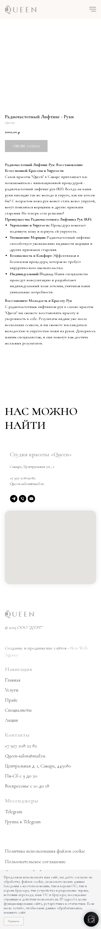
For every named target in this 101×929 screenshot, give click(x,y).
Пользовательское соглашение (35, 862)
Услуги (11, 690)
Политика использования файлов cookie (45, 851)
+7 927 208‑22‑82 (22, 478)
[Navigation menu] (92, 9)
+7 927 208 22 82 (21, 746)
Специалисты (18, 710)
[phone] (22, 498)
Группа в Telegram (23, 822)
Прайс (11, 700)
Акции (11, 720)
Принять (14, 921)
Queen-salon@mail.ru (27, 483)
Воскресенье (17, 786)
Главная (12, 680)
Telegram (13, 812)
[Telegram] (13, 498)
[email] (31, 498)
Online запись (26, 146)
